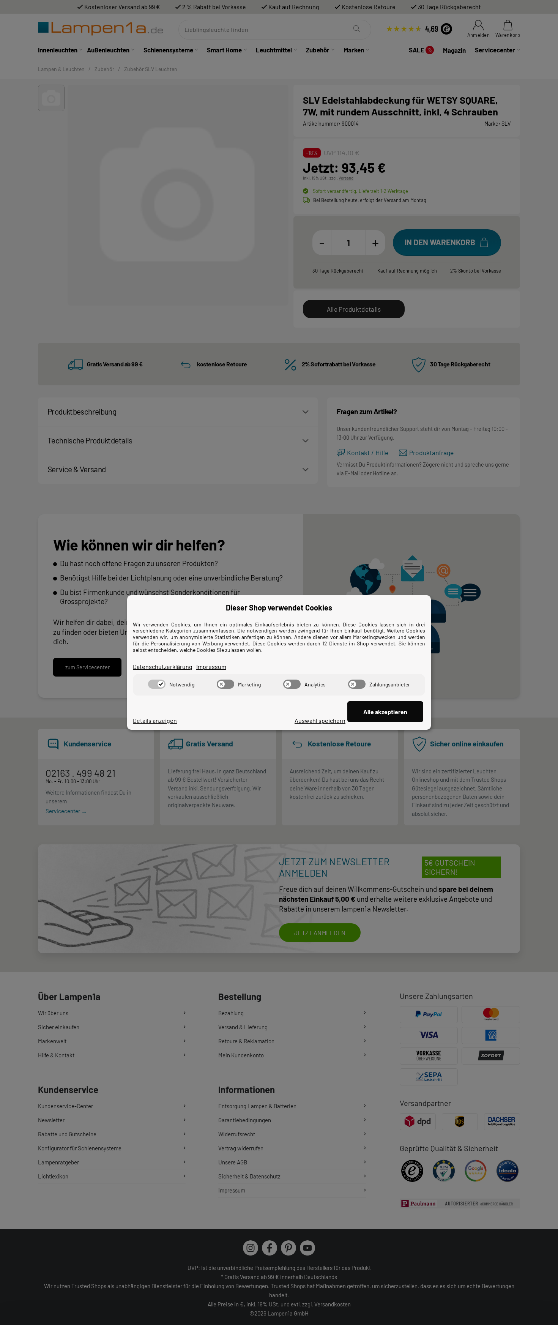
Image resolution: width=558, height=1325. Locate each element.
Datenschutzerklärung (162, 666)
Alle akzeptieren (385, 711)
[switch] (157, 684)
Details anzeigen (155, 720)
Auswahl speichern (320, 720)
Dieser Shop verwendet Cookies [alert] (279, 607)
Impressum (211, 666)
